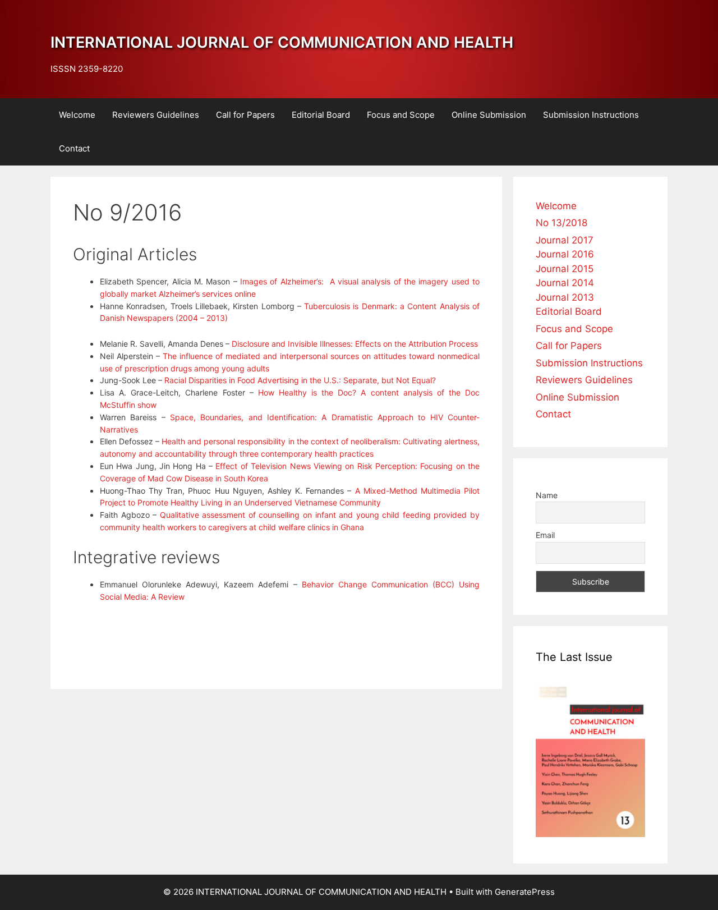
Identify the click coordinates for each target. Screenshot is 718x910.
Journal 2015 (564, 268)
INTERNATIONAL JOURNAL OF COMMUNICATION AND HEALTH (281, 42)
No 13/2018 (561, 222)
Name (547, 495)
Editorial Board (321, 114)
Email (545, 535)
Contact (74, 148)
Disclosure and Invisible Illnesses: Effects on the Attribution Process (353, 343)
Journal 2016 (565, 254)
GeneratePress (525, 891)
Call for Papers (245, 114)
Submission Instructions (591, 114)
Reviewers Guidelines (155, 114)
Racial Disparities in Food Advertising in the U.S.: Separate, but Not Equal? (300, 380)
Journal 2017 (564, 240)
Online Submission (489, 114)
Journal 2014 (565, 282)
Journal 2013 (565, 297)
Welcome (77, 114)
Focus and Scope (401, 114)
